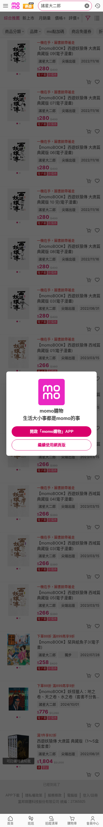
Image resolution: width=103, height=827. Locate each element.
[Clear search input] (87, 5)
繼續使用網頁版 (51, 445)
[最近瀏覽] (97, 5)
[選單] (5, 5)
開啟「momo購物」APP (51, 431)
